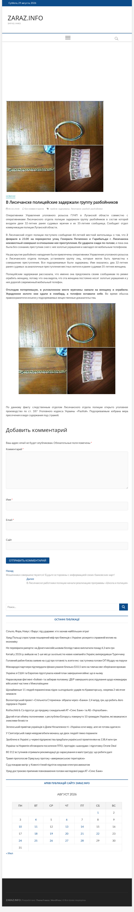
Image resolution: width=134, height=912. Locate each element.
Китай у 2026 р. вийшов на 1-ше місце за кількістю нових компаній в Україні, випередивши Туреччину (65, 654)
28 (82, 840)
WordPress (56, 900)
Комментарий (15, 449)
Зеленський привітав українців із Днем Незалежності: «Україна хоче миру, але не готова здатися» (63, 726)
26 (51, 840)
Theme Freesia (42, 900)
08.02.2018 (13, 208)
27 (66, 840)
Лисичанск (76, 208)
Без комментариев (34, 208)
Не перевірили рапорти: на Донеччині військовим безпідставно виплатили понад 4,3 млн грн (60, 647)
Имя (9, 499)
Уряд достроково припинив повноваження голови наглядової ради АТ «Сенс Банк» (54, 770)
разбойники (97, 208)
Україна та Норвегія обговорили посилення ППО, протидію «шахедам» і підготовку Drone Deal (61, 745)
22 (97, 833)
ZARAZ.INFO (25, 18)
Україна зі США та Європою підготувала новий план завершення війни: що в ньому (54, 673)
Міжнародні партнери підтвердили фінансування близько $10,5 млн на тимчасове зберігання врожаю (66, 666)
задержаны (64, 208)
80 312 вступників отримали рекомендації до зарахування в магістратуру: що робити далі (59, 752)
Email (10, 519)
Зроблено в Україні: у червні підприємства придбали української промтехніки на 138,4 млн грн (61, 739)
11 (36, 826)
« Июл (9, 853)
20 (66, 833)
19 (51, 833)
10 (20, 826)
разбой (86, 208)
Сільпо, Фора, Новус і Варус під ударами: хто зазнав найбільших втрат (47, 631)
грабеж (53, 208)
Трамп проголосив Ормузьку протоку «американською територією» (45, 758)
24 (20, 840)
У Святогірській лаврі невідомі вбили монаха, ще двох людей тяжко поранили (51, 733)
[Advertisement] (67, 67)
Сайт (9, 539)
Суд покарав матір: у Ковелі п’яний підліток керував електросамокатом (48, 764)
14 (82, 826)
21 (82, 833)
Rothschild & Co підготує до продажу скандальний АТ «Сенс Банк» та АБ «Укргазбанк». (57, 710)
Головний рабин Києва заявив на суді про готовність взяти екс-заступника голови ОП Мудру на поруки (66, 660)
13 (66, 826)
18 (36, 833)
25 (36, 840)
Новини (10, 196)
